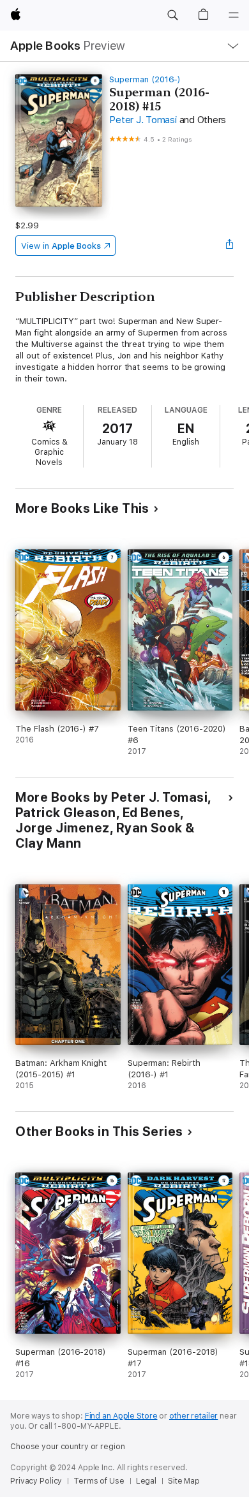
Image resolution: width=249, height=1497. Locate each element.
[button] (172, 15)
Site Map (184, 1481)
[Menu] (233, 15)
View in (61, 246)
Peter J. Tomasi (142, 120)
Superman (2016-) (145, 79)
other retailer (193, 1416)
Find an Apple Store (121, 1416)
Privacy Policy (36, 1481)
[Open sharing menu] (230, 246)
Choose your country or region (67, 1446)
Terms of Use (98, 1481)
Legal (146, 1481)
